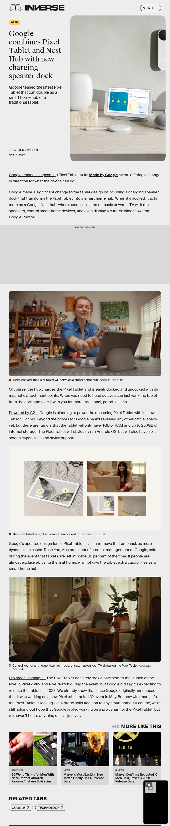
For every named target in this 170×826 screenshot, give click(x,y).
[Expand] (148, 784)
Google (18, 808)
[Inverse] (44, 8)
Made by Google (103, 175)
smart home (95, 198)
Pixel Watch (59, 684)
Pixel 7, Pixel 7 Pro (24, 684)
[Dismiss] (162, 784)
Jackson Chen (27, 150)
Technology (48, 808)
